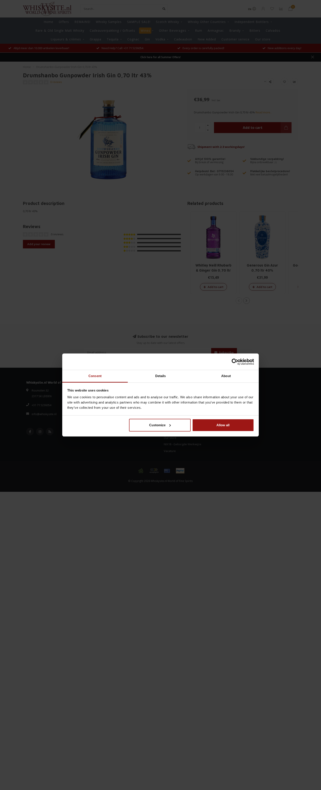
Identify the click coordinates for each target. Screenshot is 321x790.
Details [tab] (160, 376)
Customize (157, 425)
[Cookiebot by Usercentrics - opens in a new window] (235, 362)
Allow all (223, 425)
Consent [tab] (95, 376)
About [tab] (226, 376)
